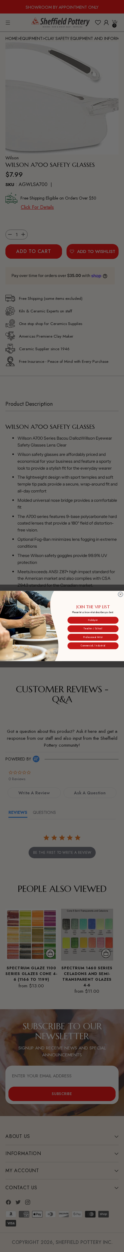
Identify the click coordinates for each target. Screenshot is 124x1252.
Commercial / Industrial (93, 645)
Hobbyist (93, 620)
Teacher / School (93, 629)
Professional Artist (93, 637)
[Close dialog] (120, 594)
